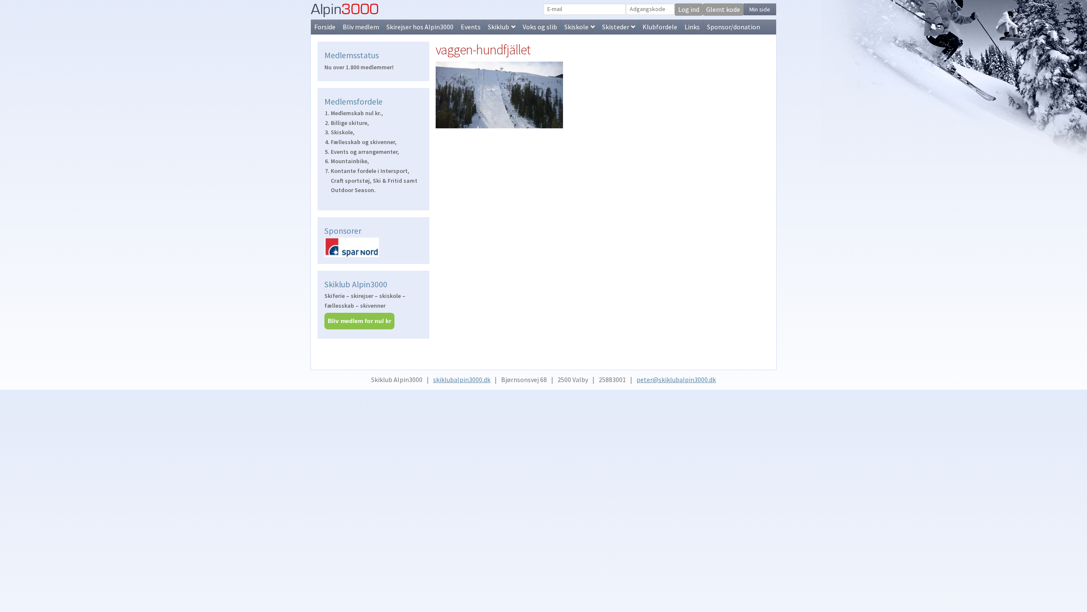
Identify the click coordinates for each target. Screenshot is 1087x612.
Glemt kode (723, 9)
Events (471, 27)
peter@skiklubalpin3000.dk (676, 379)
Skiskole (576, 27)
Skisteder (615, 27)
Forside (324, 27)
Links (692, 27)
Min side (759, 9)
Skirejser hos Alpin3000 (419, 27)
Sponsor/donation (733, 27)
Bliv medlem (361, 27)
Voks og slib (540, 27)
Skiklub (498, 27)
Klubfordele (659, 27)
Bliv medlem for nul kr (359, 320)
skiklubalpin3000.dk (461, 379)
